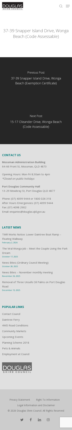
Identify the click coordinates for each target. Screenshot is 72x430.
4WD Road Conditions (15, 325)
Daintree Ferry (11, 319)
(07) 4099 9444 (20, 198)
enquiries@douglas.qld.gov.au (27, 211)
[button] (68, 6)
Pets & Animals (11, 348)
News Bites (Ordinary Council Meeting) (25, 262)
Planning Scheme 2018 (15, 342)
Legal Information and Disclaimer (36, 405)
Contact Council (11, 314)
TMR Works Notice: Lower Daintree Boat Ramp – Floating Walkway (31, 236)
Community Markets (14, 331)
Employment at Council (15, 354)
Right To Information (48, 399)
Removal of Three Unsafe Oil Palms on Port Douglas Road (33, 284)
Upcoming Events (12, 337)
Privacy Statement (19, 399)
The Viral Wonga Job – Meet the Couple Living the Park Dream (34, 251)
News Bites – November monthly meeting (27, 272)
